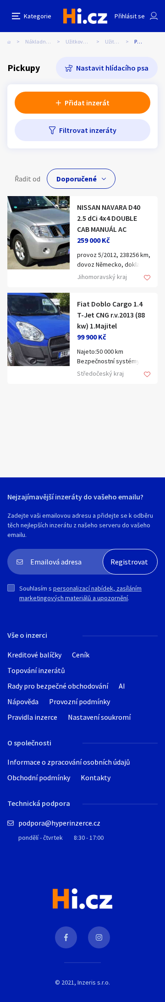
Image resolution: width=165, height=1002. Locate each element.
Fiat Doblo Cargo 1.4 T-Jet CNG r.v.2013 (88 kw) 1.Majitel (111, 314)
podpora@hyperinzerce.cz (59, 822)
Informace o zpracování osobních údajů (68, 762)
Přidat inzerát (87, 102)
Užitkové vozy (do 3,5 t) (85, 41)
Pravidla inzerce (32, 717)
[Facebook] (66, 937)
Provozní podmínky (79, 701)
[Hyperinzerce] (85, 15)
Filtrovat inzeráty (87, 130)
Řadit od (27, 178)
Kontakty (95, 777)
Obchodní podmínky (38, 777)
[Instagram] (99, 937)
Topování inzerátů (36, 670)
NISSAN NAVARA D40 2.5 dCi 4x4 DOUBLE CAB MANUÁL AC (108, 218)
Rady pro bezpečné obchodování (57, 685)
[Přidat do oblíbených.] (147, 278)
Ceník (80, 654)
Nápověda (22, 701)
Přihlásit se (130, 16)
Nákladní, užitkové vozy (45, 41)
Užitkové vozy (119, 41)
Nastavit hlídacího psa (112, 67)
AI (122, 685)
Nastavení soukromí (99, 717)
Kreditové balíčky (34, 654)
